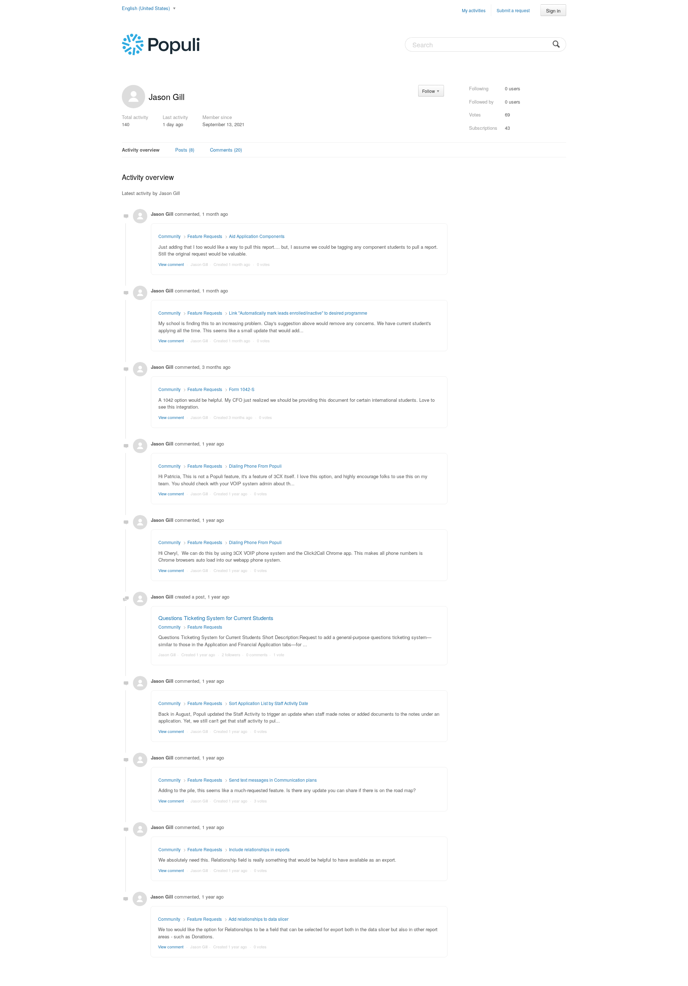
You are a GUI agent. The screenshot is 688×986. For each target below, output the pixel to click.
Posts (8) (184, 149)
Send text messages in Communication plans (273, 780)
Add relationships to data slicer (258, 919)
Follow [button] (428, 91)
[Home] (161, 43)
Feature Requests (204, 236)
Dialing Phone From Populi (255, 466)
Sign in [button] (553, 10)
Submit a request (513, 10)
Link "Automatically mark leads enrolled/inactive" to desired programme (298, 313)
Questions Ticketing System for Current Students (215, 617)
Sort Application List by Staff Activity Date (268, 703)
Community (169, 236)
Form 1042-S (241, 389)
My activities (474, 10)
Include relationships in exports (259, 849)
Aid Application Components (257, 236)
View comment (171, 264)
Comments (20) (226, 149)
